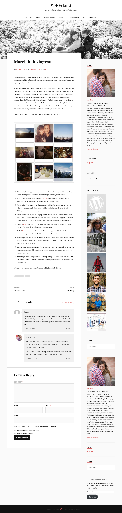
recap (28, 276)
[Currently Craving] (96, 232)
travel (38, 17)
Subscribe (92, 497)
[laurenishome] (96, 330)
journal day (93, 17)
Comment (18, 382)
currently (62, 17)
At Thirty (70, 291)
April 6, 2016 (30, 328)
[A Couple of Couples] (96, 212)
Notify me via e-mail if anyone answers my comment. (37, 426)
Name (16, 405)
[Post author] (17, 336)
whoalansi (20, 69)
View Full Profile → (93, 149)
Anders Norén (74, 509)
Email (48, 405)
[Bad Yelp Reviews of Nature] (96, 271)
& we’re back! (19, 291)
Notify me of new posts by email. (25, 433)
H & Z (25, 224)
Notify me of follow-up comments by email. (28, 430)
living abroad (74, 17)
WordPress (55, 509)
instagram (19, 276)
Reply (70, 328)
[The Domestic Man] (96, 291)
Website (17, 415)
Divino (44, 198)
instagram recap (49, 17)
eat (84, 17)
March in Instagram (33, 61)
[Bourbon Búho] (96, 311)
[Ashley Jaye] (96, 252)
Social (47, 69)
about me (28, 17)
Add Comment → (67, 303)
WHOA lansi (61, 5)
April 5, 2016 (35, 69)
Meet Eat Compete (28, 231)
